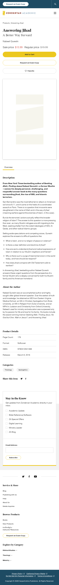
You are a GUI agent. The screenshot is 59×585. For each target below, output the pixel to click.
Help (4, 499)
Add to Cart (29, 54)
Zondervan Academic (19, 13)
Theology (8, 370)
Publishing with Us (10, 495)
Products (6, 23)
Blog (4, 491)
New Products (8, 524)
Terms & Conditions (44, 576)
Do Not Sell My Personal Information (19, 576)
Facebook (25, 378)
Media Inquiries (8, 506)
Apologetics (23, 370)
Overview (8, 167)
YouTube (35, 476)
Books (5, 520)
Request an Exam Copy (15, 4)
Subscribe (13, 458)
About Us (6, 502)
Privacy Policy (17, 574)
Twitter (22, 378)
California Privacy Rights (35, 574)
